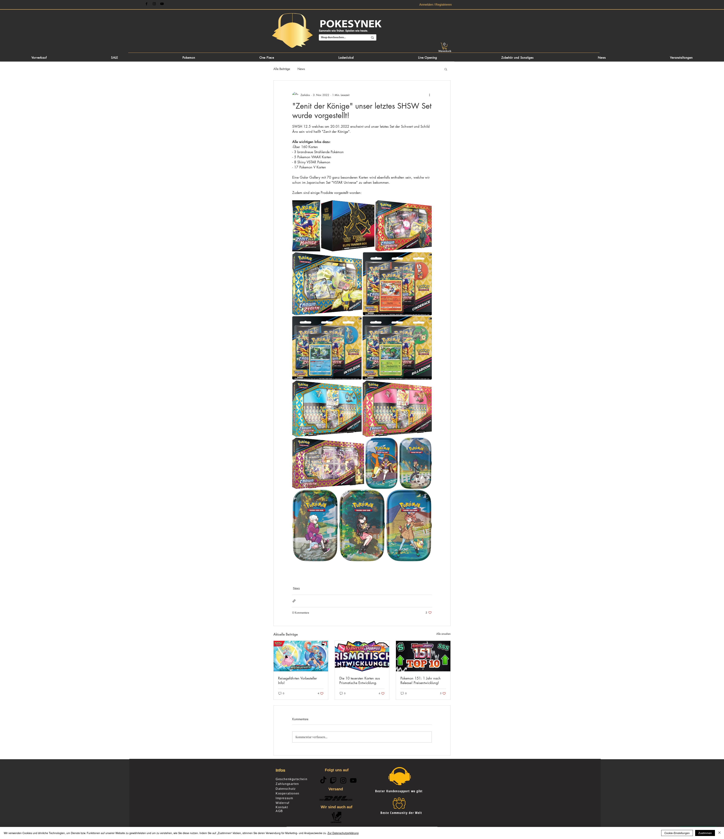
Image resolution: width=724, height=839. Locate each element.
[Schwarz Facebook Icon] (146, 4)
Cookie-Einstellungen (677, 833)
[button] (445, 46)
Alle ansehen (443, 634)
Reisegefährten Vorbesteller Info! (297, 680)
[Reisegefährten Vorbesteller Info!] (301, 656)
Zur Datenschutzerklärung (343, 833)
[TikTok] (323, 780)
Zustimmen (705, 833)
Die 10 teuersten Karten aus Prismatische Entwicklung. (359, 680)
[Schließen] (719, 833)
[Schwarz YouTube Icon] (162, 4)
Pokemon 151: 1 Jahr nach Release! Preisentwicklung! (420, 680)
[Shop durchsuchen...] (372, 37)
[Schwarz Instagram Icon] (154, 4)
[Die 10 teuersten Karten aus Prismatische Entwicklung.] (362, 656)
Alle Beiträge (281, 69)
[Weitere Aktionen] (429, 95)
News (301, 69)
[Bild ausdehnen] (306, 225)
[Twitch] (333, 780)
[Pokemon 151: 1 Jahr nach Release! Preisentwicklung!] (423, 656)
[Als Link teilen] (294, 601)
